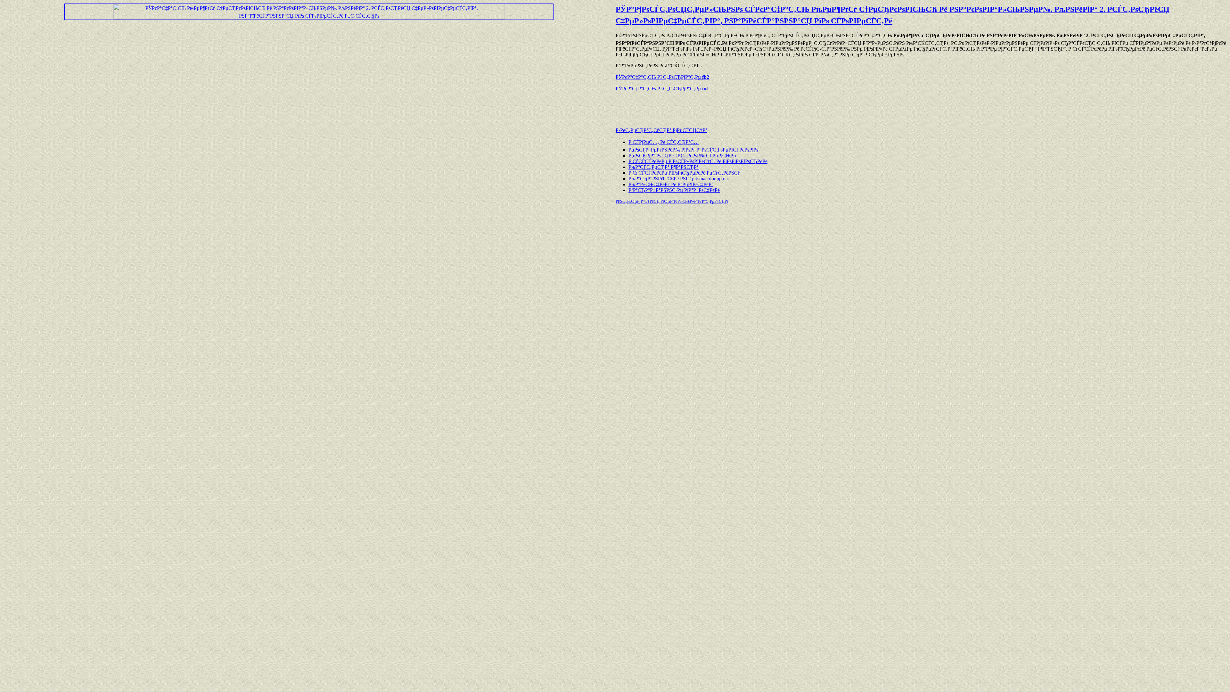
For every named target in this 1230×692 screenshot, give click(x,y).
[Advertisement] (691, 106)
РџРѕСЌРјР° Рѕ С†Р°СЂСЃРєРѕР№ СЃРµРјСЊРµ (682, 155)
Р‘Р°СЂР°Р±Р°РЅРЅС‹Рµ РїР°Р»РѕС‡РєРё (674, 190)
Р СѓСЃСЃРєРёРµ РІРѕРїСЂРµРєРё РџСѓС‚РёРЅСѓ (684, 173)
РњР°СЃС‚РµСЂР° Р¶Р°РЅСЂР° (663, 167)
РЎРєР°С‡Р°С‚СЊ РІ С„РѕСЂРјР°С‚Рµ (662, 77)
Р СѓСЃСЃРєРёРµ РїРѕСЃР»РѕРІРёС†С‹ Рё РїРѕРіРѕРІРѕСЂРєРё (697, 161)
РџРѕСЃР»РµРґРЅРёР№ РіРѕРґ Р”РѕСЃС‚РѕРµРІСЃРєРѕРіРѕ (693, 149)
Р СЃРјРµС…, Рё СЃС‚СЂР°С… (663, 142)
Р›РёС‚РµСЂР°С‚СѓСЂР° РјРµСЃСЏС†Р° (661, 130)
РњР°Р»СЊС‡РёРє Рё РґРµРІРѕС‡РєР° (670, 184)
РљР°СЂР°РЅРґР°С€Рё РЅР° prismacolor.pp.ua (678, 178)
